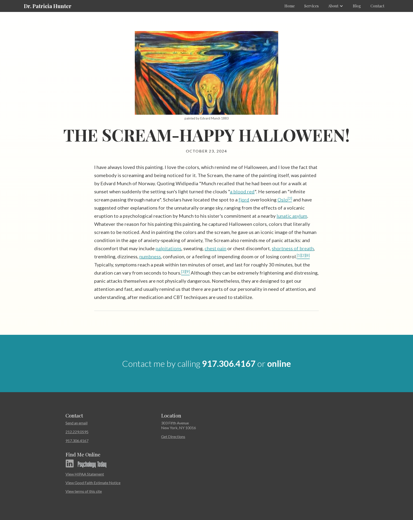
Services (311, 5)
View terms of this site (83, 491)
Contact (377, 5)
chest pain (215, 248)
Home (289, 5)
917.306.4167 (228, 363)
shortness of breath (293, 248)
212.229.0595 (76, 431)
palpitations (168, 248)
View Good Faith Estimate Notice (92, 482)
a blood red (242, 191)
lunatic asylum (292, 216)
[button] (335, 6)
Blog (357, 5)
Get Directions (173, 436)
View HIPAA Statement (84, 474)
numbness (150, 256)
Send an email (76, 423)
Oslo (282, 199)
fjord (244, 199)
